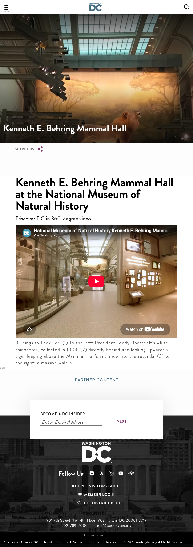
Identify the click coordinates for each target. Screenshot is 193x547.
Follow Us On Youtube (118, 473)
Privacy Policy (93, 535)
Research (112, 542)
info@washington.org (113, 525)
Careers (62, 542)
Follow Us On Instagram (109, 473)
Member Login (99, 494)
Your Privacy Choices (17, 542)
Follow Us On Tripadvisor (129, 473)
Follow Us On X (99, 473)
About (48, 542)
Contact (95, 542)
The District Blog (103, 503)
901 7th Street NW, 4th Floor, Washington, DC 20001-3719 (96, 520)
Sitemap (78, 542)
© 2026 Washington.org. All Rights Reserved (154, 542)
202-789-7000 (75, 525)
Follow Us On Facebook (89, 473)
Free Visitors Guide (99, 486)
